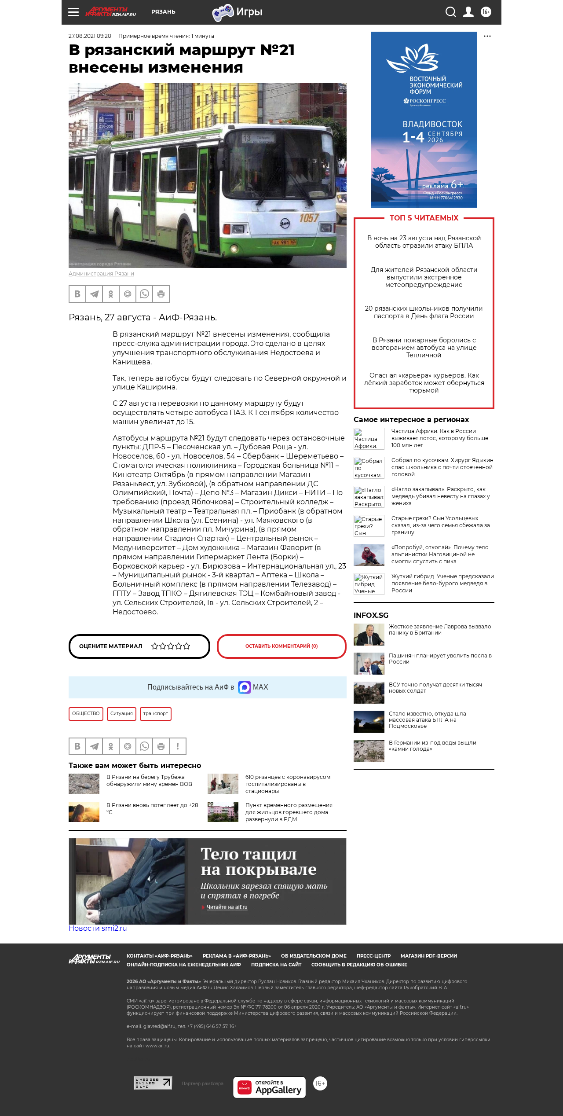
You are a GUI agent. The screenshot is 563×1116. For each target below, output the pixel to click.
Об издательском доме (314, 956)
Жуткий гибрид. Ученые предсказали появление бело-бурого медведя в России (442, 583)
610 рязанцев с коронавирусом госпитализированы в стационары (287, 784)
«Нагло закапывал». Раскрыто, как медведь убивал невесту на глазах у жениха (440, 496)
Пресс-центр (374, 956)
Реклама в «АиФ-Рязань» (237, 956)
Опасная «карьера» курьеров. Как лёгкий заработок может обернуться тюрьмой (424, 383)
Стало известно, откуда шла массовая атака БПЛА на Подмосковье (427, 720)
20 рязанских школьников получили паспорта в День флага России (424, 312)
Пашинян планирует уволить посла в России (440, 659)
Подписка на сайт (276, 965)
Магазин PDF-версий (429, 956)
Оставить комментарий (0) (281, 646)
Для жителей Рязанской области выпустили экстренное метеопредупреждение (424, 277)
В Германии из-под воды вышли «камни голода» (432, 746)
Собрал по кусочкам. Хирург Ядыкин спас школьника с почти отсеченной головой (442, 467)
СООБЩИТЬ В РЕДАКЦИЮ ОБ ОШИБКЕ (359, 965)
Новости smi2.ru (98, 928)
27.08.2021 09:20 (90, 36)
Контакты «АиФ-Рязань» (160, 956)
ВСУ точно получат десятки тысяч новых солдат (435, 688)
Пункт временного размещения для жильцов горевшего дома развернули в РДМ (289, 812)
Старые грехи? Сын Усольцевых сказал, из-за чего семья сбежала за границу (440, 525)
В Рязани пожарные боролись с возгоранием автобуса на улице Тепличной (424, 348)
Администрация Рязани (101, 273)
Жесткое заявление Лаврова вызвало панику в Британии (440, 630)
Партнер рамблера (202, 1083)
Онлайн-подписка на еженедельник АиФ (184, 965)
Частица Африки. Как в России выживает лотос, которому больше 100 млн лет (439, 438)
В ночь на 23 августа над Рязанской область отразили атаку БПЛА (424, 242)
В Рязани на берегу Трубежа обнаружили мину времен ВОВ (149, 780)
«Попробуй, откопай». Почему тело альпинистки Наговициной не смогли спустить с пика (440, 554)
